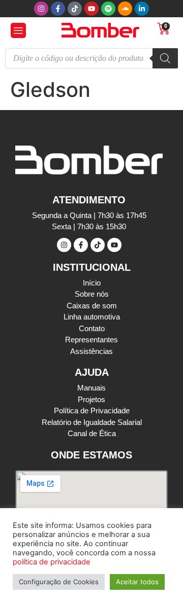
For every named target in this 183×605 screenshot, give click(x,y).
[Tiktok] (75, 9)
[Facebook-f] (58, 9)
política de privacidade (51, 561)
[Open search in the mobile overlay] (91, 58)
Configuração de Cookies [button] (59, 582)
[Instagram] (41, 9)
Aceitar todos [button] (137, 582)
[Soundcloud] (125, 9)
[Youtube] (91, 9)
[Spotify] (108, 9)
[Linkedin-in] (142, 9)
